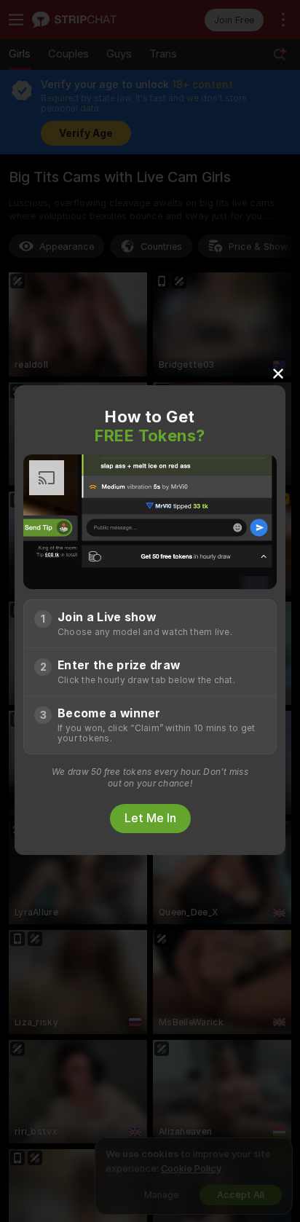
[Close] (278, 373)
